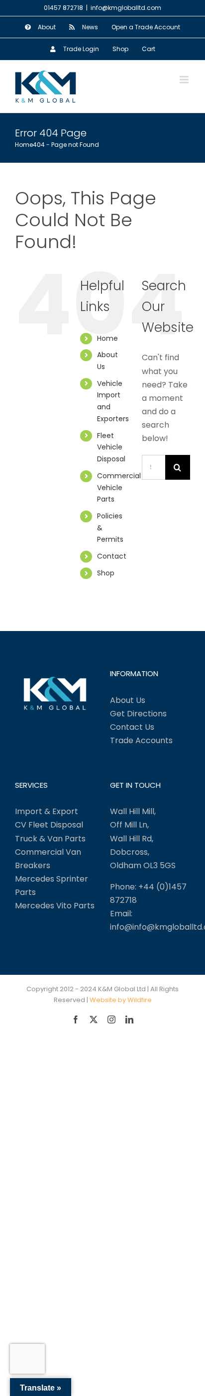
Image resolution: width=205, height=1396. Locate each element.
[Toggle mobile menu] (185, 79)
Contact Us (132, 727)
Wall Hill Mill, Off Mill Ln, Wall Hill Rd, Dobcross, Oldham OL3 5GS (143, 838)
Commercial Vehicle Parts (119, 488)
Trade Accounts (141, 740)
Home (107, 338)
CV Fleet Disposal (49, 824)
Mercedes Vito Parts (55, 905)
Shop (105, 573)
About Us (127, 700)
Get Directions (138, 713)
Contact (111, 556)
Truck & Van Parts (50, 838)
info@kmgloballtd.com (126, 7)
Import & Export (46, 811)
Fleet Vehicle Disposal (111, 447)
